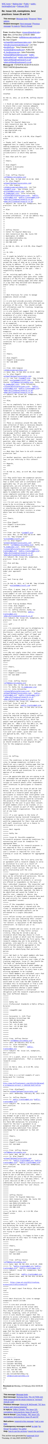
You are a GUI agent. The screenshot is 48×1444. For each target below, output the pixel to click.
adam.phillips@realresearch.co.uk (17, 60)
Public (26, 4)
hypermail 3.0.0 (32, 1436)
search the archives (36, 1431)
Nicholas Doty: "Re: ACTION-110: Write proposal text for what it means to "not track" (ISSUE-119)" (23, 1399)
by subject (14, 1429)
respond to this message (24, 1421)
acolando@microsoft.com (14, 50)
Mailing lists (17, 4)
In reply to (16, 26)
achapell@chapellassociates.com (17, 42)
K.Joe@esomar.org (11, 52)
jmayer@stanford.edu (31, 32)
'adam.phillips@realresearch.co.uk (18, 616)
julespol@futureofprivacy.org (15, 55)
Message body (22, 19)
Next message (25, 24)
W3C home (6, 4)
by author (23, 1429)
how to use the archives (17, 1431)
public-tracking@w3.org (28, 57)
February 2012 (23, 6)
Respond (32, 19)
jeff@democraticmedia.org (30, 37)
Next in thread (26, 26)
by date (35, 1426)
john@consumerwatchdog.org (16, 45)
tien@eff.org (9, 47)
